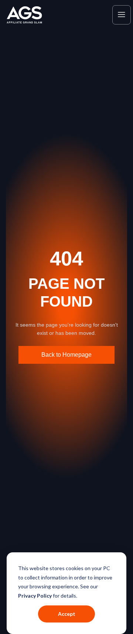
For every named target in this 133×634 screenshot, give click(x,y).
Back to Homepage (66, 355)
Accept (66, 614)
